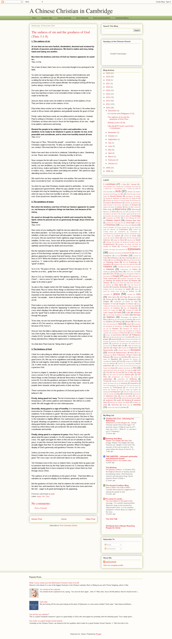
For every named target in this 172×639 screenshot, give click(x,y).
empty (113, 249)
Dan (130, 238)
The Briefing (111, 467)
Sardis (114, 361)
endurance (121, 249)
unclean (111, 394)
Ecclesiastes (125, 246)
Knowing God (115, 306)
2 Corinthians (127, 186)
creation (117, 236)
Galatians (107, 266)
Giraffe (105, 271)
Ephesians (134, 249)
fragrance (117, 264)
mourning (112, 324)
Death (138, 240)
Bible (126, 207)
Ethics (136, 253)
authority (127, 203)
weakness (109, 400)
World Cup (126, 405)
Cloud (136, 227)
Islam (136, 289)
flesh (133, 260)
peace (108, 335)
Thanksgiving (117, 387)
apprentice (125, 198)
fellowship (119, 260)
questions (125, 343)
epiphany (111, 253)
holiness (108, 285)
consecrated (117, 233)
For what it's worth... (114, 499)
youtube (123, 407)
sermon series (118, 365)
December (112, 111)
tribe (125, 392)
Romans (106, 357)
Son (107, 372)
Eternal (119, 253)
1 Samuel (132, 184)
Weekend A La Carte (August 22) (118, 423)
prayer (105, 339)
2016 (108, 87)
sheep (112, 368)
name (129, 324)
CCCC (118, 218)
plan (113, 337)
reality (129, 345)
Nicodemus (118, 326)
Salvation (114, 359)
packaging (129, 331)
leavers (105, 310)
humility (106, 287)
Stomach (127, 377)
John (138, 294)
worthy (110, 407)
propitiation (135, 341)
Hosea (136, 285)
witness (120, 402)
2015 (108, 90)
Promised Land (124, 341)
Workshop (115, 405)
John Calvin (112, 297)
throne (105, 389)
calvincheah (111, 562)
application (116, 198)
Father (105, 260)
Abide (110, 191)
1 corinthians (109, 184)
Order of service (117, 331)
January (111, 163)
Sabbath (115, 357)
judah (123, 299)
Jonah (138, 297)
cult (111, 238)
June (110, 146)
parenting (114, 333)
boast (121, 211)
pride (123, 339)
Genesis (110, 269)
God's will (112, 274)
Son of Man (128, 372)
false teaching (127, 258)
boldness (108, 214)
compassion (107, 233)
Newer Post (36, 519)
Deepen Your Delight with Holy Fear (119, 441)
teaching (124, 383)
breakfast (108, 216)
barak (112, 207)
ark (139, 198)
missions (109, 322)
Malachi (119, 315)
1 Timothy (118, 186)
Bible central (134, 207)
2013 (108, 97)
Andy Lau (135, 194)
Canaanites (109, 218)
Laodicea (116, 308)
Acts (118, 191)
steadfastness (116, 377)
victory (123, 396)
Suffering (133, 379)
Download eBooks (122, 18)
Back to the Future (116, 205)
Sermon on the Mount (125, 363)
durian (129, 244)
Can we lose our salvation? (39, 614)
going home (122, 274)
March (111, 156)
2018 (108, 80)
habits (139, 278)
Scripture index (46, 18)
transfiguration (115, 392)
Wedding (128, 400)
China (139, 218)
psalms (106, 343)
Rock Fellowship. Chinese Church (125, 355)
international (118, 289)
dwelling (105, 246)
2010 (108, 108)
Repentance (133, 348)
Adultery (138, 191)
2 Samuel (106, 188)
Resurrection (108, 350)
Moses (128, 322)
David (122, 240)
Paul (139, 333)
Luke (128, 312)
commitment (121, 231)
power (129, 337)
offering (135, 328)
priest (129, 339)
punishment (115, 343)
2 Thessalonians (117, 188)
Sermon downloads (64, 18)
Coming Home (108, 231)
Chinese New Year (133, 220)
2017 (108, 84)
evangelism (107, 256)
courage (131, 233)
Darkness (106, 240)
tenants (121, 385)
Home (34, 18)
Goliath (136, 274)
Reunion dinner (123, 350)
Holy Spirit (118, 285)
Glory (120, 272)
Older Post (90, 519)
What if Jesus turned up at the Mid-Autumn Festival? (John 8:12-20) (54, 583)
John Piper (123, 297)
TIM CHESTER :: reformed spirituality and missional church (121, 457)
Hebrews (106, 283)
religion (115, 348)
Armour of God (118, 200)
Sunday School (116, 381)
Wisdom (112, 402)
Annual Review (116, 196)
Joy (115, 299)
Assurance (107, 203)
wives (127, 402)
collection (112, 229)
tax (117, 383)
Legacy (113, 310)
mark (127, 315)
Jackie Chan (115, 291)
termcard (135, 385)
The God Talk (111, 519)
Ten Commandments (109, 385)
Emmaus (106, 249)
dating (115, 240)
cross (134, 236)
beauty (119, 207)
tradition (135, 389)
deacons (130, 240)
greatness (123, 278)
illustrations (134, 287)
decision (117, 242)
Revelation (136, 350)
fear (112, 260)
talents (105, 383)
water (139, 398)
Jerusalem (106, 294)
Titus (47, 496)
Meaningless (125, 317)
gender (129, 267)
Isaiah (128, 289)
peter (127, 335)
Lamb (136, 306)
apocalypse (129, 196)
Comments (110, 549)
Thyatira (113, 389)
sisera (115, 370)
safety (105, 359)
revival (110, 353)
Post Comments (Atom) (68, 525)
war (117, 398)
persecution (117, 335)
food (124, 262)
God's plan (43, 602)
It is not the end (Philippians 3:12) (121, 114)
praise (136, 337)
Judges (106, 301)
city (130, 227)
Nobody (135, 326)
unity (118, 394)
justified (127, 301)
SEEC (136, 361)
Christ (128, 223)
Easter (114, 246)
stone (135, 377)
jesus (116, 293)
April (110, 153)
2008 (108, 171)
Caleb (115, 216)
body (127, 211)
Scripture (128, 361)
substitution (121, 379)
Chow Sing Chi (118, 223)
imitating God (107, 289)
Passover (123, 333)
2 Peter (136, 186)
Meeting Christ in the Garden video (119, 460)
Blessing (135, 209)
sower (114, 374)
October (111, 136)
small (128, 370)
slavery (122, 370)
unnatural (126, 394)
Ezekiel (136, 255)
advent (107, 194)
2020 (108, 73)
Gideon (134, 269)
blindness (106, 211)
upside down (137, 394)
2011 (108, 104)
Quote (133, 343)
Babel (105, 205)
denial (124, 242)
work (105, 405)
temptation (134, 383)
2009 (108, 168)
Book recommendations (102, 18)
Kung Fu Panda (126, 306)
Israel (105, 291)
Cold (104, 229)
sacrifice (124, 357)
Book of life (117, 214)
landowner (106, 308)
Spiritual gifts (129, 375)
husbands (115, 287)
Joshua (108, 299)
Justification (117, 301)
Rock (132, 353)
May (110, 150)
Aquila (133, 198)
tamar (112, 383)
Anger (105, 196)
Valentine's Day (111, 396)
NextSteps (109, 326)
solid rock (137, 370)
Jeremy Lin (133, 291)
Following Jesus (112, 262)
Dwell (136, 244)
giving (113, 272)
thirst (136, 387)
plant (118, 337)
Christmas (110, 225)
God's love (129, 271)
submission (107, 379)
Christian (138, 223)
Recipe (136, 345)
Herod (122, 283)
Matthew (111, 317)
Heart (126, 281)
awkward (135, 203)
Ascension (135, 200)
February (112, 160)
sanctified (106, 361)
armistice (108, 200)
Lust (107, 315)
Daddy (125, 238)
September (112, 139)
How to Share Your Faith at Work (118, 487)
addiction (130, 191)
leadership (133, 308)
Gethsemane (124, 269)
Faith (105, 258)
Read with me (118, 346)
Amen (128, 194)
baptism (105, 207)
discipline (121, 244)
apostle (108, 198)
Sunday (106, 381)
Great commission (110, 278)
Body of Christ (136, 211)
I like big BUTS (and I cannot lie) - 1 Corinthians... (121, 127)
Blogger (98, 634)
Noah (127, 326)
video (130, 396)
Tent (128, 385)
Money (119, 322)
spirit (120, 374)
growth (132, 278)
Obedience (126, 328)
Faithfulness (114, 258)
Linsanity (128, 310)
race (139, 343)
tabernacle (134, 381)
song (139, 372)
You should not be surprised (50, 589)
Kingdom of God (109, 304)
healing (118, 281)
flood (139, 260)
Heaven (134, 280)
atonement (118, 203)
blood (114, 212)
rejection (106, 348)
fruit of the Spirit (127, 264)
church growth (121, 227)
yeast (116, 407)
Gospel (115, 276)
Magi (112, 315)
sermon (112, 363)
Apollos (138, 196)
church (134, 225)
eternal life (127, 253)
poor (123, 337)
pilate (107, 337)
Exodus (124, 255)
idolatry (125, 287)
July (110, 143)
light (120, 310)
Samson (135, 359)
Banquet (135, 205)
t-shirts (126, 381)
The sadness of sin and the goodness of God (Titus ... (119, 118)
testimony (106, 387)
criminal (126, 236)
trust (136, 392)
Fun (136, 264)
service (136, 365)
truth (104, 394)
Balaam (126, 205)
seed (104, 363)
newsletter (137, 324)
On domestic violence (114, 470)
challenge (131, 218)
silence (128, 368)
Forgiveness (133, 262)
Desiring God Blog (114, 439)
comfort (135, 229)
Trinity (131, 392)
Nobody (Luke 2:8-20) (116, 123)
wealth (118, 400)
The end (129, 387)
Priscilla (105, 341)
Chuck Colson (124, 225)
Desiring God (134, 242)
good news (106, 276)
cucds (105, 238)
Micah (112, 319)
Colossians (123, 229)
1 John (123, 184)
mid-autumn (120, 319)
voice (111, 398)
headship (109, 281)
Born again (126, 214)
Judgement (132, 299)
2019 (108, 77)
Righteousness (121, 353)
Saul (121, 361)
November (112, 132)
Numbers (115, 329)
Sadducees (134, 357)
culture (117, 238)
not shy (105, 328)
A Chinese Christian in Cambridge (71, 11)
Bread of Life (137, 214)
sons (107, 374)
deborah (108, 242)
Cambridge (136, 216)
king (135, 301)
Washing (131, 398)
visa (137, 396)
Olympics (106, 331)
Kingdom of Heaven (126, 304)
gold (130, 274)
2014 (108, 94)
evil (116, 255)
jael (124, 291)
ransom (108, 345)
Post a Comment (41, 508)
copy (125, 233)
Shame (105, 368)
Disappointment (109, 244)
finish (127, 260)
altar (121, 194)
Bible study (107, 209)
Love (118, 312)
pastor (132, 333)
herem (115, 283)
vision (105, 398)
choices (108, 223)
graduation (135, 276)
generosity (137, 267)
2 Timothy (129, 188)
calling (127, 216)
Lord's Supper (108, 313)
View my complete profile (113, 565)
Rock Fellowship (82, 18)
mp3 (120, 324)
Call (121, 216)
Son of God (116, 372)
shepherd (120, 368)
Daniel (136, 238)
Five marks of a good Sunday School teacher (45, 621)
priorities (135, 339)
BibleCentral (120, 209)
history (138, 283)
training (105, 392)
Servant (128, 365)
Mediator (135, 317)
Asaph (127, 200)
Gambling (121, 267)
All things (115, 194)
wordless (135, 402)
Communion (133, 231)
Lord (136, 310)
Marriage (137, 315)
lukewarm (137, 313)
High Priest (130, 283)
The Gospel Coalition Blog (117, 485)
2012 (108, 101)
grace (39, 496)
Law (125, 308)
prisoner (113, 341)
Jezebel (129, 294)
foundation (107, 264)
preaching (115, 339)
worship (137, 404)
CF (125, 218)
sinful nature (107, 370)
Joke (131, 297)
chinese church (113, 220)
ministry (129, 319)
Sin (43, 496)
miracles (138, 319)
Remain (124, 348)
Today (128, 389)
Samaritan (126, 359)
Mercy (105, 319)
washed (124, 398)
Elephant (135, 246)
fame (136, 258)
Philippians (136, 335)
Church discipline (108, 227)
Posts (108, 545)
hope (128, 285)
